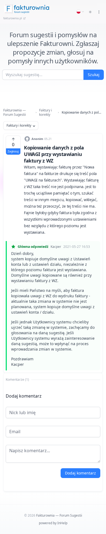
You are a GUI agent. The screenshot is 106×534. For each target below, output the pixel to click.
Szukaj (93, 74)
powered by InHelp (53, 523)
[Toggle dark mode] (90, 12)
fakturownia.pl (12, 18)
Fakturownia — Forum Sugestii (14, 112)
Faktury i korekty (45, 112)
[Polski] (80, 12)
